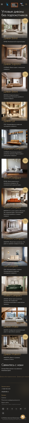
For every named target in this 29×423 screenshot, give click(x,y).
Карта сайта (5, 402)
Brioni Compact (12, 207)
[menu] (2, 4)
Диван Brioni (11, 91)
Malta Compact (13, 295)
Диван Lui (9, 121)
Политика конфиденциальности (10, 400)
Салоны (3, 397)
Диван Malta (11, 326)
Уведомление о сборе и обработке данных (11, 404)
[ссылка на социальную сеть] (3, 409)
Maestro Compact (14, 238)
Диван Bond (10, 38)
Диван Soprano (12, 64)
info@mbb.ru (5, 391)
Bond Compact (12, 177)
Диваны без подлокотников (8, 376)
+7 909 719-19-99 (5, 388)
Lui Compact (11, 266)
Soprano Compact (14, 148)
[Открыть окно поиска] (26, 4)
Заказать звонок (5, 386)
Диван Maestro (12, 354)
